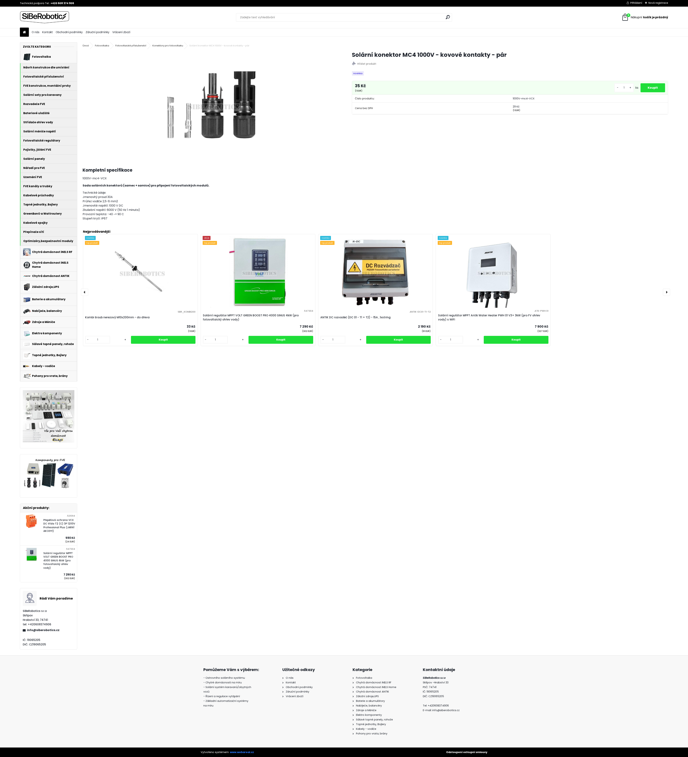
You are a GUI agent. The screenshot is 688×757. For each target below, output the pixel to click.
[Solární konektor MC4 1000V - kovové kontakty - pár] (211, 105)
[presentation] (84, 292)
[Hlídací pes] (510, 64)
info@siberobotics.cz (43, 630)
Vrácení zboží (121, 32)
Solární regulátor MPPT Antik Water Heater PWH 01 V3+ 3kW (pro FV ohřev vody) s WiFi (489, 317)
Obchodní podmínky (69, 32)
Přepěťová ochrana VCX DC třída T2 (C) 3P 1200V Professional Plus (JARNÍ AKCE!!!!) (59, 525)
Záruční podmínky (97, 32)
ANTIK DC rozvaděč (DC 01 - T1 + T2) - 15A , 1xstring (355, 317)
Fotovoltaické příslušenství (130, 45)
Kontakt (47, 32)
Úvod (86, 45)
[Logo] (44, 17)
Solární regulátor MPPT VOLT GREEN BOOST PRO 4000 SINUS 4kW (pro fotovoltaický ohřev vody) (58, 561)
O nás (35, 32)
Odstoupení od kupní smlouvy (466, 752)
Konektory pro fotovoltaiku (167, 45)
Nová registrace (658, 3)
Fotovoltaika (102, 45)
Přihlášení (636, 3)
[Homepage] (24, 32)
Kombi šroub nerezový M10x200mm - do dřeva (117, 317)
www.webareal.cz (242, 752)
